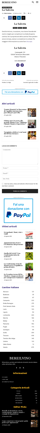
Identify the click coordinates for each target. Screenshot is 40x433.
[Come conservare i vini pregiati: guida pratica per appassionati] (34, 423)
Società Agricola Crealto (30, 82)
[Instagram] (20, 368)
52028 (24, 28)
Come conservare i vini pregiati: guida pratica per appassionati (15, 422)
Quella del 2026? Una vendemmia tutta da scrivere (12, 255)
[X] (14, 18)
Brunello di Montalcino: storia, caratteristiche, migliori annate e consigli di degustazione (13, 412)
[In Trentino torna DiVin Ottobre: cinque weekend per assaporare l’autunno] (29, 277)
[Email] (23, 18)
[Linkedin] (19, 18)
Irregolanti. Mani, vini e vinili (13, 233)
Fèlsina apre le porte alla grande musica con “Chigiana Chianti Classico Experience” (15, 122)
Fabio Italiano (7, 13)
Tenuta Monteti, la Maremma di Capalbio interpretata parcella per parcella (15, 111)
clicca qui (29, 41)
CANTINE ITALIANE (7, 7)
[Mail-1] (18, 65)
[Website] (22, 65)
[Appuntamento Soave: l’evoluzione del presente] (29, 245)
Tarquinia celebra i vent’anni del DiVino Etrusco (15, 133)
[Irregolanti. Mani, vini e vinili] (29, 235)
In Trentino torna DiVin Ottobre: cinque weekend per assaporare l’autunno (13, 276)
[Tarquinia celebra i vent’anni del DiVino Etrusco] (32, 135)
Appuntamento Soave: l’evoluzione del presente (13, 243)
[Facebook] (10, 18)
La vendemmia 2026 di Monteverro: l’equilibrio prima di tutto (13, 265)
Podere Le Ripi (6, 82)
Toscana (15, 28)
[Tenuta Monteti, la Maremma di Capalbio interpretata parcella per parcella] (32, 112)
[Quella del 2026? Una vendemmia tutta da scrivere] (29, 256)
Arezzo (20, 28)
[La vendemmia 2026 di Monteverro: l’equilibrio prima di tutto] (29, 266)
